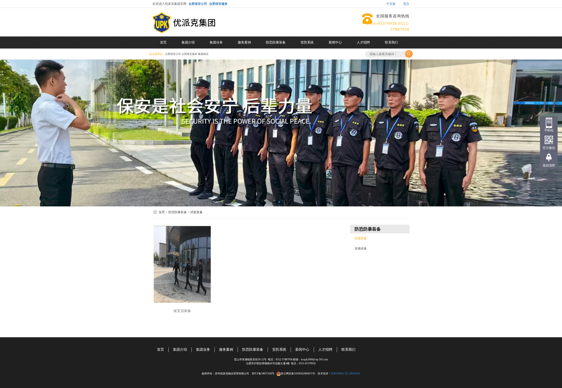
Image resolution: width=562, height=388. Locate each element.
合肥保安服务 (218, 3)
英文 (406, 3)
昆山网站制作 (352, 373)
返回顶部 (549, 165)
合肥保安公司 (198, 3)
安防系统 (307, 42)
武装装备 (361, 238)
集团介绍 (188, 42)
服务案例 (244, 42)
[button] (279, 202)
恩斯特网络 (337, 373)
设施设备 (361, 248)
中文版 (391, 3)
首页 (163, 42)
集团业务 (216, 42)
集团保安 (203, 54)
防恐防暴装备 (276, 42)
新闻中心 (335, 42)
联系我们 (391, 42)
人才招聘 (363, 42)
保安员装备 (182, 311)
